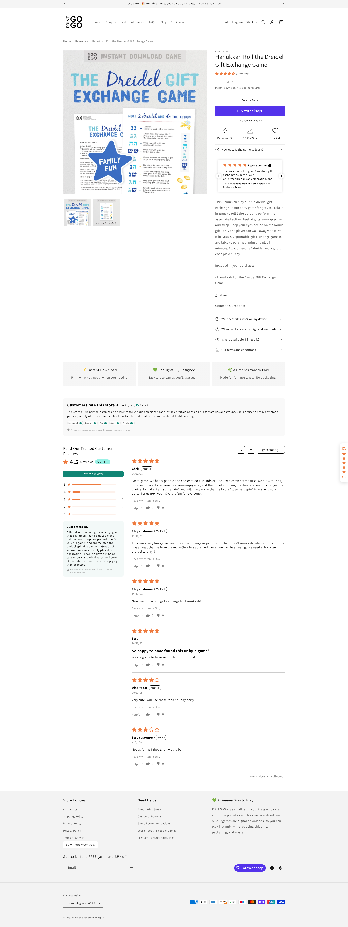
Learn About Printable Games (157, 830)
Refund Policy (72, 823)
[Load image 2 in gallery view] (106, 212)
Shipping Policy (73, 816)
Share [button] (223, 295)
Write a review (93, 474)
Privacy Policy (72, 830)
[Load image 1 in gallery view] (77, 212)
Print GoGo (77, 917)
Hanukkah (81, 41)
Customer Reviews (150, 816)
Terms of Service (73, 838)
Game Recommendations (154, 823)
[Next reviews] (281, 176)
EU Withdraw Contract (80, 845)
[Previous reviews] (218, 176)
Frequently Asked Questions (156, 838)
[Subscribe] (131, 867)
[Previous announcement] (64, 4)
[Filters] (251, 450)
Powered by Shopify (94, 917)
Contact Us (70, 809)
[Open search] (241, 450)
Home (67, 41)
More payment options (250, 120)
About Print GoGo (149, 809)
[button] (111, 22)
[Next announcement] (283, 4)
